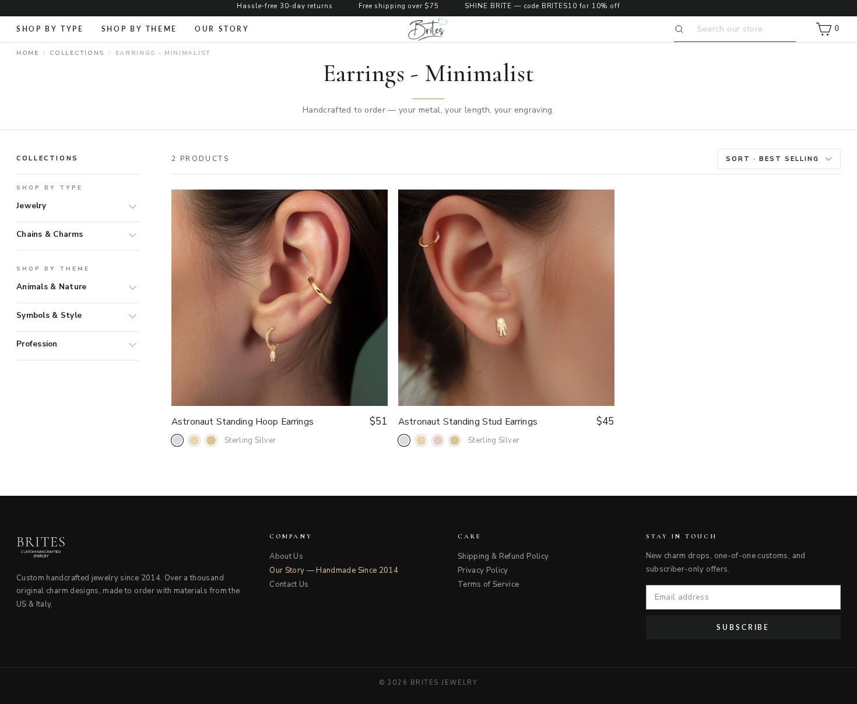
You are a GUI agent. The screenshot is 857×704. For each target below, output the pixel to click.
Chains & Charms (49, 234)
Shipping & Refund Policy (503, 556)
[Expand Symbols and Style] (130, 315)
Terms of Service (488, 584)
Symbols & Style (49, 315)
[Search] (681, 29)
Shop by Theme (139, 28)
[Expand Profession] (130, 344)
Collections (77, 52)
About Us (286, 556)
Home (27, 52)
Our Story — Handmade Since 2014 (333, 570)
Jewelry (31, 205)
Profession (37, 343)
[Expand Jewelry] (130, 206)
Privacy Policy (483, 570)
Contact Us (289, 584)
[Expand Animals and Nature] (130, 287)
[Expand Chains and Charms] (130, 234)
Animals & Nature (51, 286)
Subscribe (743, 627)
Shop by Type (50, 28)
